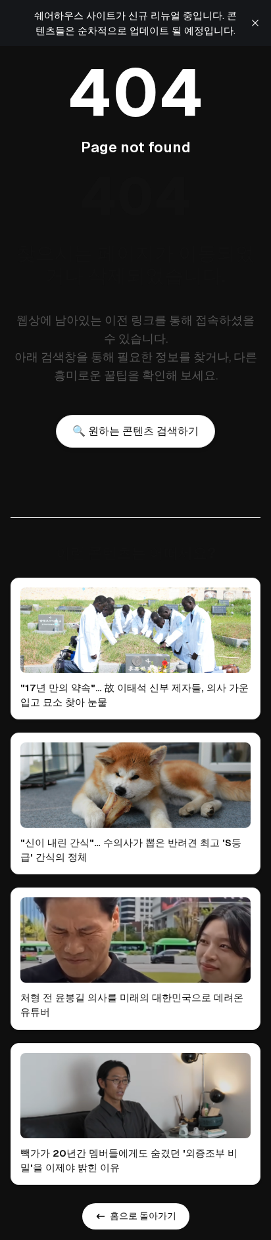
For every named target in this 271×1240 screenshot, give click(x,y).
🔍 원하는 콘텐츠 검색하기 (135, 431)
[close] (255, 22)
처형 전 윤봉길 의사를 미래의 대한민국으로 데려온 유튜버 (131, 1004)
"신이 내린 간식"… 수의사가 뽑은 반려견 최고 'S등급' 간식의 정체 (130, 850)
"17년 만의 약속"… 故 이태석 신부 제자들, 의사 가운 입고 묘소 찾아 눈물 (134, 695)
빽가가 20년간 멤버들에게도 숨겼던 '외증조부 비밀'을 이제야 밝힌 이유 (128, 1160)
